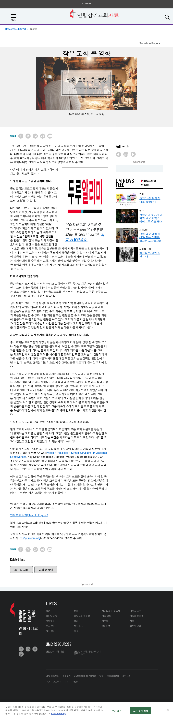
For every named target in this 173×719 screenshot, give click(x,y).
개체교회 (143, 229)
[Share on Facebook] (20, 136)
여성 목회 (50, 631)
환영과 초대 (135, 626)
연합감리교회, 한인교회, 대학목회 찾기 (87, 653)
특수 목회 (50, 626)
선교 (141, 210)
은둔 (67, 681)
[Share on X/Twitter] (28, 136)
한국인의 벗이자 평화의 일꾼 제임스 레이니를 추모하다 (150, 218)
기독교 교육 (135, 610)
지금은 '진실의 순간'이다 (149, 254)
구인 (48, 681)
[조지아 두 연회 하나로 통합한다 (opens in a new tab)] (127, 199)
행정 (48, 610)
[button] (167, 16)
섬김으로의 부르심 (111, 610)
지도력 (105, 621)
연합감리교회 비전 (55, 651)
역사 (76, 621)
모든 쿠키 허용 (140, 710)
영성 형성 (78, 626)
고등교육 (50, 621)
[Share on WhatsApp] (35, 136)
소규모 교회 (21, 569)
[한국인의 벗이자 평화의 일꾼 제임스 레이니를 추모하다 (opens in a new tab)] (127, 216)
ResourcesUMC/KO (15, 29)
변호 (76, 610)
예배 (76, 631)
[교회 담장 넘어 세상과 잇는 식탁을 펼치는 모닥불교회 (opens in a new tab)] (127, 235)
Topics (51, 603)
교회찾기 (67, 675)
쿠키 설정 (116, 710)
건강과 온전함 (137, 615)
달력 (101, 675)
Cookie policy (58, 713)
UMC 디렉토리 (52, 675)
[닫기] (167, 710)
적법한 (75, 681)
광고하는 (57, 681)
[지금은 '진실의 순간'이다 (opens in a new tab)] (127, 254)
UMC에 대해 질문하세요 (85, 675)
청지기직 (106, 626)
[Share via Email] (49, 136)
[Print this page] (42, 136)
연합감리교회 (113, 675)
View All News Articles (148, 182)
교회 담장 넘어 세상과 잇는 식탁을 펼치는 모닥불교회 (150, 237)
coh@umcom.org (30, 538)
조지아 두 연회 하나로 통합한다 (149, 200)
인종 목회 (106, 615)
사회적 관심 (145, 248)
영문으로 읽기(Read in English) (29, 515)
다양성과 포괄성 (82, 615)
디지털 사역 (51, 615)
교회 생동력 (46, 569)
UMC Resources (58, 643)
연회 (141, 193)
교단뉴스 (126, 675)
